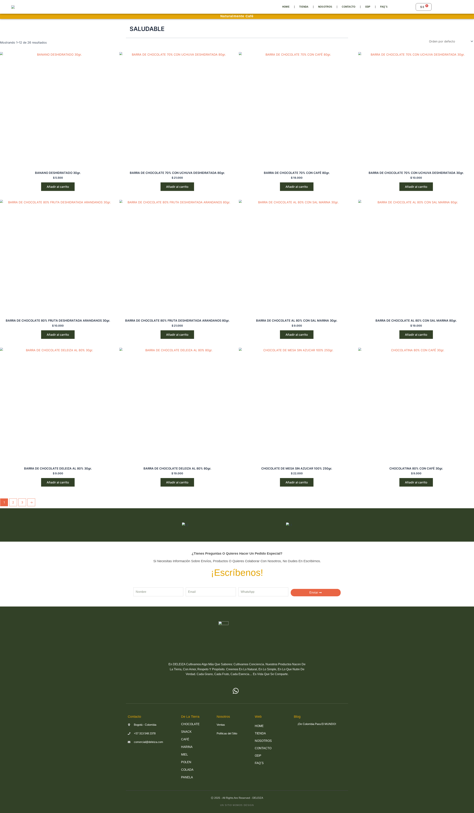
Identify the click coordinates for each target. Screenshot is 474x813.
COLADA (187, 769)
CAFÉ (185, 739)
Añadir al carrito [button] (58, 187)
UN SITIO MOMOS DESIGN (237, 805)
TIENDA (303, 6)
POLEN (186, 762)
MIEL (184, 754)
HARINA (187, 746)
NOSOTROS (325, 6)
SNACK (186, 731)
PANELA (187, 777)
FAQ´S (384, 6)
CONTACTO (348, 6)
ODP (367, 6)
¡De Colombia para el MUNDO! (317, 724)
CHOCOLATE (190, 724)
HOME (286, 6)
